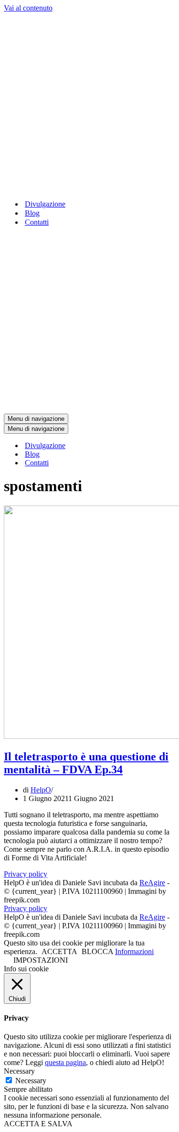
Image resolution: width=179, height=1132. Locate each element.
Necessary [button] (19, 1071)
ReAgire (152, 883)
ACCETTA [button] (59, 951)
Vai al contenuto (28, 8)
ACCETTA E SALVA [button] (38, 1124)
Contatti (37, 222)
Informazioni (134, 951)
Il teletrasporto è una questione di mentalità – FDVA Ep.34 (86, 763)
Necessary (30, 1081)
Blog (32, 213)
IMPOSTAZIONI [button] (40, 960)
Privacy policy (25, 874)
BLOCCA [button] (97, 951)
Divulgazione (45, 204)
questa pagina (65, 1062)
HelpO (41, 790)
